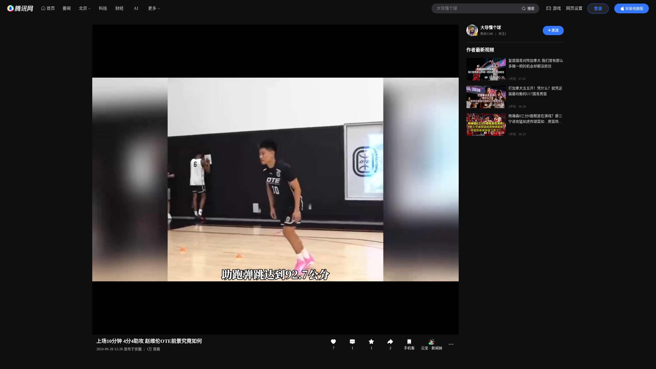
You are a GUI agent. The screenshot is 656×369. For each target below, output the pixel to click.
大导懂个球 (490, 27)
